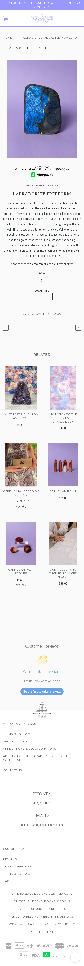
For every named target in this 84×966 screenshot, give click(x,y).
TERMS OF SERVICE (17, 873)
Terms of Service (17, 734)
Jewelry (66, 893)
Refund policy (15, 741)
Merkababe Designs (42, 185)
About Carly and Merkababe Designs (42, 916)
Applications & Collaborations (29, 748)
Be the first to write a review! (42, 692)
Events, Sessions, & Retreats (42, 909)
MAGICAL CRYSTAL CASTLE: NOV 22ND (48, 37)
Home (7, 37)
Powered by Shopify (57, 924)
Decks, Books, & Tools (51, 901)
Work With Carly (23, 924)
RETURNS (10, 859)
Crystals (21, 901)
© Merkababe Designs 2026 (33, 893)
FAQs (7, 881)
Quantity (42, 290)
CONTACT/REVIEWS (17, 866)
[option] (42, 109)
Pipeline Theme (42, 931)
